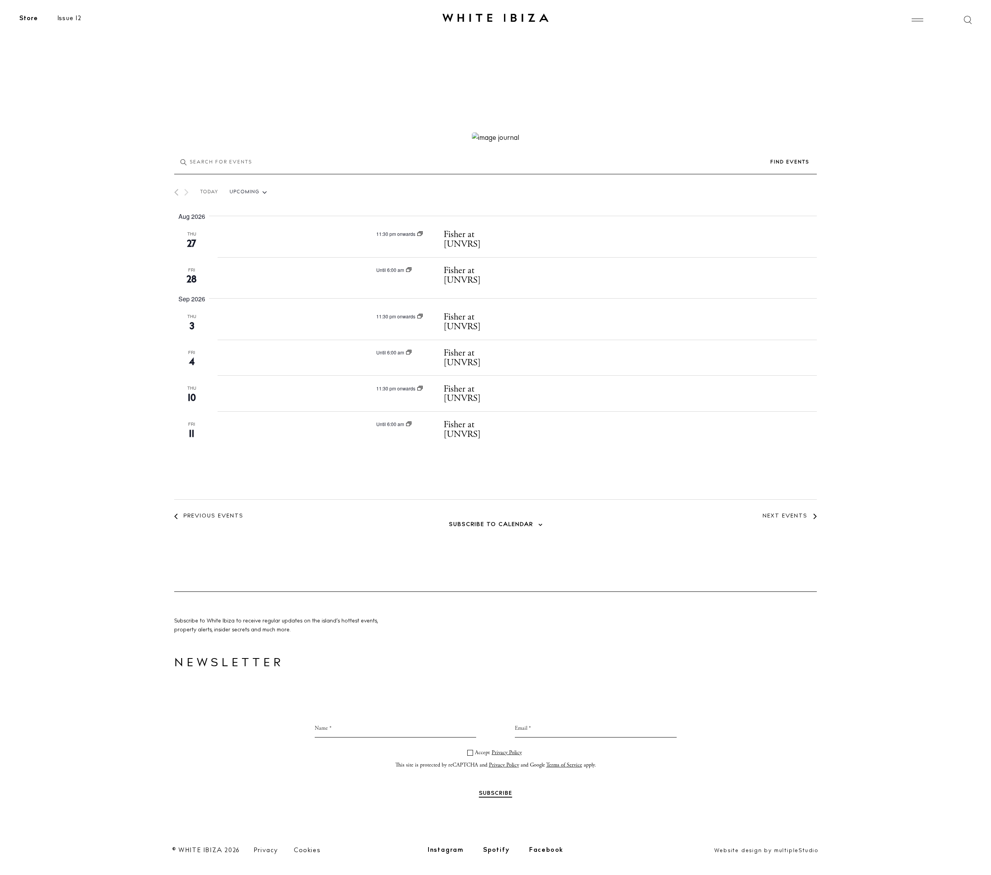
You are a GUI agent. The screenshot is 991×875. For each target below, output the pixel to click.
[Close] (578, 351)
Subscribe (495, 517)
